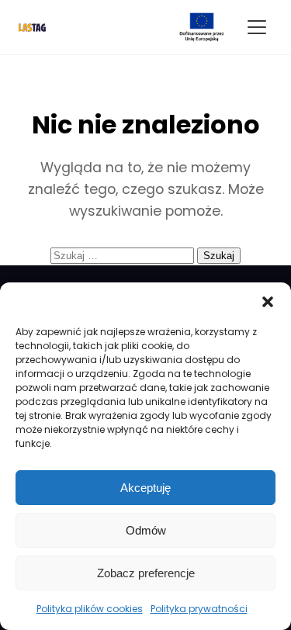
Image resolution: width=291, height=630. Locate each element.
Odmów (146, 530)
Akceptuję (145, 487)
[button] (267, 302)
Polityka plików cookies (89, 608)
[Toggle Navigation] (256, 27)
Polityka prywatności (199, 608)
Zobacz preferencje (146, 573)
